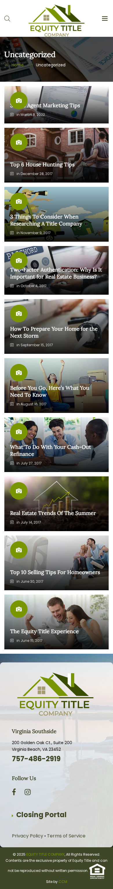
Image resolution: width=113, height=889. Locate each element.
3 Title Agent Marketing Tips (45, 105)
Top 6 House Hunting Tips (42, 164)
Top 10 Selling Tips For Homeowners (55, 572)
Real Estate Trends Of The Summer (53, 513)
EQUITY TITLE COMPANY (45, 854)
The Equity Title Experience (44, 631)
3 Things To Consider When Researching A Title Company (46, 220)
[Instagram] (28, 792)
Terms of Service (66, 835)
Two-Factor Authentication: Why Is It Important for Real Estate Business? (56, 273)
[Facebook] (14, 792)
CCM (63, 881)
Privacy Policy (27, 835)
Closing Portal (41, 814)
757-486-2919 (36, 759)
